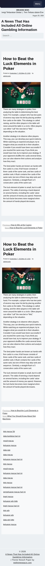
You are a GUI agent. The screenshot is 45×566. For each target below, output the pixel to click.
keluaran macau (9, 524)
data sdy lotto (8, 520)
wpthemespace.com (22, 563)
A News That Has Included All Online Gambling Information (19, 25)
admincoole (7, 76)
